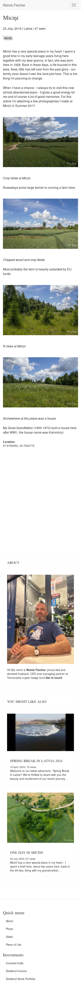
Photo (9, 929)
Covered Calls (14, 963)
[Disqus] (40, 501)
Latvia (28, 28)
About (9, 921)
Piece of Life (13, 945)
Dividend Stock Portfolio (20, 979)
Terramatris (14, 678)
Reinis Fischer (14, 4)
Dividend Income (16, 971)
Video (9, 937)
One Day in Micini (26, 852)
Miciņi (8, 38)
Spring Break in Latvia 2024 (36, 760)
